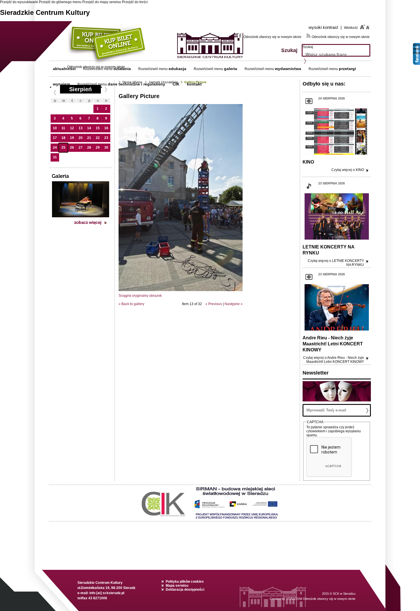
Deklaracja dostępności (185, 590)
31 (55, 157)
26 (72, 148)
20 (81, 138)
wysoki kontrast (325, 27)
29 (98, 148)
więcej (347, 170)
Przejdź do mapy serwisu (101, 2)
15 (98, 128)
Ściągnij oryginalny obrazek (140, 296)
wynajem (61, 84)
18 (63, 138)
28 (89, 148)
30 (106, 148)
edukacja (177, 68)
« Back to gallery (131, 304)
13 (81, 128)
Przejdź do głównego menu (60, 2)
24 (55, 148)
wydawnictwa (288, 68)
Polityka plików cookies (185, 582)
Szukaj (308, 47)
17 (55, 138)
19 (72, 138)
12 (72, 128)
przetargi (347, 68)
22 (98, 138)
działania (122, 68)
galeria (230, 68)
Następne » (234, 304)
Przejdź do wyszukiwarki (19, 2)
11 (63, 128)
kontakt (194, 84)
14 (89, 128)
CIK (176, 84)
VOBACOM (320, 598)
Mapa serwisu (177, 586)
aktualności (64, 68)
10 (55, 128)
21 (89, 138)
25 (63, 148)
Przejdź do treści (135, 2)
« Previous (213, 304)
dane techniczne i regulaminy (136, 84)
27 (81, 148)
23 (106, 138)
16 (106, 128)
